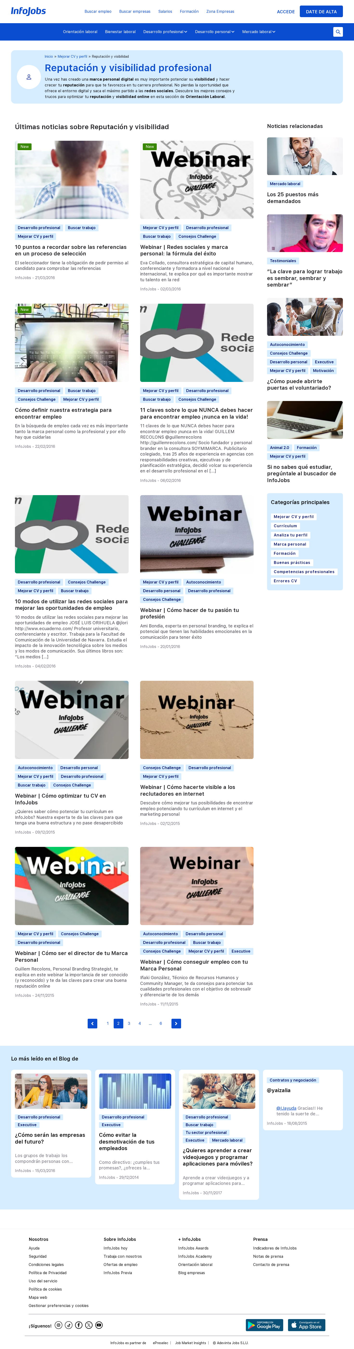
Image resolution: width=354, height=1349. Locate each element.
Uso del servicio (43, 1281)
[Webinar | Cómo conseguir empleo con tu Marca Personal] (197, 923)
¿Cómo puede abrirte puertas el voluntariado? (299, 384)
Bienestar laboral (120, 31)
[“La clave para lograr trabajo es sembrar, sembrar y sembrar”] (305, 251)
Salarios (165, 11)
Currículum (285, 526)
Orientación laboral (80, 31)
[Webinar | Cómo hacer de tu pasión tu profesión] (197, 572)
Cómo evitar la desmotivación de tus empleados (127, 1141)
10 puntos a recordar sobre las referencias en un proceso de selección (71, 250)
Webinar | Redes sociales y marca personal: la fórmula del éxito (184, 250)
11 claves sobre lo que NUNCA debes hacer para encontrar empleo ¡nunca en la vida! (196, 413)
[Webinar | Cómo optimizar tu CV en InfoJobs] (72, 757)
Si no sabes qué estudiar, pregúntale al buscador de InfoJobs (301, 473)
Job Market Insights (190, 1343)
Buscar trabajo (82, 227)
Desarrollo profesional (163, 31)
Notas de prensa (268, 1256)
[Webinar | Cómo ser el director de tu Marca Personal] (72, 923)
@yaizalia (279, 1090)
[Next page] (176, 1023)
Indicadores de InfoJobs (275, 1248)
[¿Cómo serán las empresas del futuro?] (51, 1107)
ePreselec (160, 1343)
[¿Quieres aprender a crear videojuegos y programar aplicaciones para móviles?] (219, 1107)
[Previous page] (92, 1023)
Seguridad (37, 1256)
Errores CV (285, 581)
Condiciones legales (46, 1264)
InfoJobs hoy (116, 1248)
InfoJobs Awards (193, 1248)
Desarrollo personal (212, 31)
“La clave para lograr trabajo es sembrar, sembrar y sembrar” (304, 278)
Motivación (323, 370)
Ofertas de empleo (121, 1264)
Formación (189, 11)
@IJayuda (286, 1108)
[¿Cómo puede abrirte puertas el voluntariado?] (305, 334)
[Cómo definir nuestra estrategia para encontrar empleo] (72, 380)
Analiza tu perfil (291, 535)
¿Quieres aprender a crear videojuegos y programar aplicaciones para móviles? (218, 1157)
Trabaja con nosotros (123, 1256)
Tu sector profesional (206, 1132)
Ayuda (34, 1248)
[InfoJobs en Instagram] (59, 1325)
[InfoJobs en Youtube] (100, 1325)
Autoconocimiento (203, 582)
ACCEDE (286, 11)
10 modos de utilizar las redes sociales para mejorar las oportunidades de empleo (71, 604)
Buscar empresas (135, 11)
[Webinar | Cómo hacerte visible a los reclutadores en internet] (197, 757)
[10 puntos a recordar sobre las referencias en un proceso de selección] (72, 217)
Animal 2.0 (279, 447)
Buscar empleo (98, 11)
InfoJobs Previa (118, 1273)
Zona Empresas (220, 11)
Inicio (49, 56)
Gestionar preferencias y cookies (59, 1305)
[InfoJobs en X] (90, 1325)
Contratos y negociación (293, 1080)
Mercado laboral (256, 31)
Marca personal (290, 544)
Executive (241, 951)
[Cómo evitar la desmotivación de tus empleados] (135, 1107)
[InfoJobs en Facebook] (79, 1325)
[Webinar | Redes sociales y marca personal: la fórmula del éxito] (197, 217)
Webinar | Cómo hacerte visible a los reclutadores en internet (187, 790)
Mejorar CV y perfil (72, 56)
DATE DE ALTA (321, 11)
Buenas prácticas (292, 562)
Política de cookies (45, 1289)
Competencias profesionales (304, 571)
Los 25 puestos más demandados (293, 197)
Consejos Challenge (197, 236)
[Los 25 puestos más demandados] (305, 174)
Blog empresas (191, 1273)
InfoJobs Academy (195, 1256)
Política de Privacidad (47, 1273)
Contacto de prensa (271, 1264)
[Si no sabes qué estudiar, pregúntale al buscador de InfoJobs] (305, 437)
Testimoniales (283, 261)
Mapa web (38, 1297)
